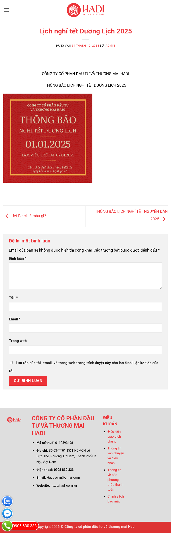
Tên (13, 297)
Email (14, 319)
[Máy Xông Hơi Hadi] (85, 10)
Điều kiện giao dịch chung (114, 436)
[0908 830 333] (7, 526)
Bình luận (17, 258)
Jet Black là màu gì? (28, 216)
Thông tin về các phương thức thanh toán (115, 480)
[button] (6, 10)
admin (110, 45)
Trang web (18, 341)
